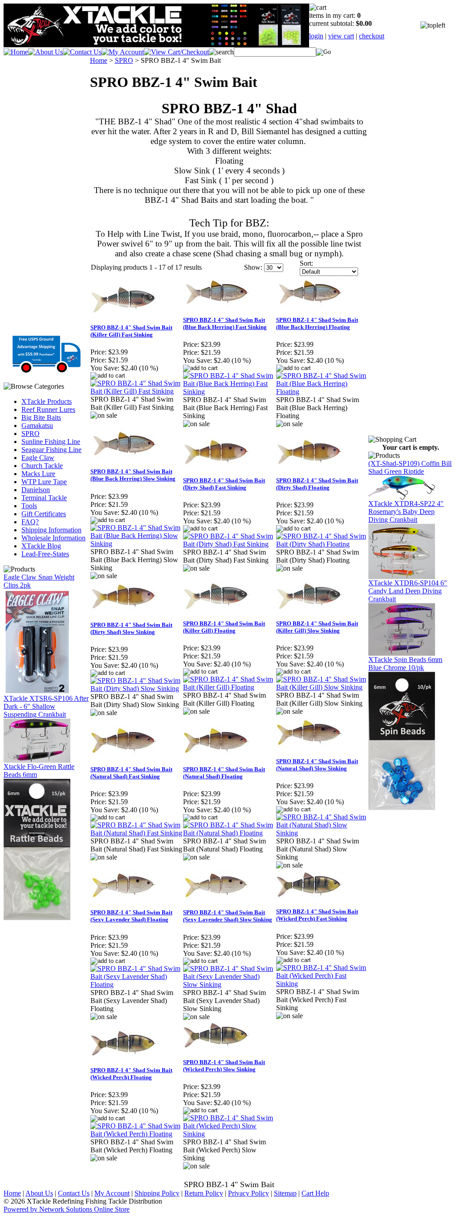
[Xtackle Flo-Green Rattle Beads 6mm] (37, 917)
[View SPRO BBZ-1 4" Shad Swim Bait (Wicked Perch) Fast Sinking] (322, 983)
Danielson (35, 489)
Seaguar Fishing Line (51, 449)
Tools (29, 506)
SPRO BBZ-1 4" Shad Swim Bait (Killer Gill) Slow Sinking (317, 627)
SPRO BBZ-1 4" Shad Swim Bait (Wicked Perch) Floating (131, 1074)
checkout (371, 36)
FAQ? (30, 522)
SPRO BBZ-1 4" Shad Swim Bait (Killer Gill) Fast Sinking (131, 331)
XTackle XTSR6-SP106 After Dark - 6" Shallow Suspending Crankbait (46, 706)
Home (98, 60)
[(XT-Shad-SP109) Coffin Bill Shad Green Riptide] (401, 497)
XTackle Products (46, 401)
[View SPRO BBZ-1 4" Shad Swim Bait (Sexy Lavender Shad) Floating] (136, 984)
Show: (253, 267)
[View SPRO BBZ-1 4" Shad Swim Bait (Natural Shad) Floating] (229, 833)
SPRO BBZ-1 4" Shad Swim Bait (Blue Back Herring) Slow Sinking (132, 475)
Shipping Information (51, 530)
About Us (39, 1193)
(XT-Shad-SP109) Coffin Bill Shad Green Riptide (410, 467)
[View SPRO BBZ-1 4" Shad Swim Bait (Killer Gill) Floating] (229, 687)
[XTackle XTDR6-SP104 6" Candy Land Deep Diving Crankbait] (401, 653)
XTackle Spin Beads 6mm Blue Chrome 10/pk (405, 663)
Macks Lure (38, 473)
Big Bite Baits (41, 417)
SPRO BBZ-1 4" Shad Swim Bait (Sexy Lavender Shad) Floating (131, 916)
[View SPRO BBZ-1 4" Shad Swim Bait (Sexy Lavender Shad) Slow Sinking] (229, 984)
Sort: (306, 263)
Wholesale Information (53, 538)
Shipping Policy (156, 1193)
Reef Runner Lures (48, 409)
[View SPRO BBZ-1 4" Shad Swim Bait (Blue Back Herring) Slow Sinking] (136, 543)
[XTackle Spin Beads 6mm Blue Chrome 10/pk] (401, 807)
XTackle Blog (41, 546)
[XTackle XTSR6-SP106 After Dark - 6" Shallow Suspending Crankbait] (37, 760)
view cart (341, 36)
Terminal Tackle (44, 498)
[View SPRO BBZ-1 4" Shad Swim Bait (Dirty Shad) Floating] (322, 544)
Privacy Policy (248, 1193)
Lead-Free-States (45, 554)
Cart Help (315, 1193)
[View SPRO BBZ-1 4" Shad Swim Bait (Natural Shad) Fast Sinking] (136, 833)
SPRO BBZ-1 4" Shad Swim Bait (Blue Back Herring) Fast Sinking (225, 323)
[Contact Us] (82, 52)
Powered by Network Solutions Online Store (67, 1209)
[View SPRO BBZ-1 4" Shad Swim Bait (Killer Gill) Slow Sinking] (322, 687)
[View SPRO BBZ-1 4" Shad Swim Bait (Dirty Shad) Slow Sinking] (136, 688)
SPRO (30, 433)
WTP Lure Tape (44, 481)
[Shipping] (46, 369)
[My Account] (123, 52)
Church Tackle (42, 465)
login (316, 36)
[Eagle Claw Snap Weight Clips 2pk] (37, 692)
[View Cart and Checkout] (176, 52)
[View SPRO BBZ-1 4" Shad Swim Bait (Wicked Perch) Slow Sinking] (229, 1134)
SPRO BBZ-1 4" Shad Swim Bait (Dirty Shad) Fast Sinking (224, 484)
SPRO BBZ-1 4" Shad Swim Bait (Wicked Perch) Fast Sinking (317, 915)
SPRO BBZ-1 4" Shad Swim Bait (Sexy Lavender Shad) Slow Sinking (227, 916)
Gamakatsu (37, 425)
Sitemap (285, 1193)
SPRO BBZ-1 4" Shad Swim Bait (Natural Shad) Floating (224, 773)
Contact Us (74, 1193)
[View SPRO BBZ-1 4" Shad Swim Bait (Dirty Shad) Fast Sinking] (229, 544)
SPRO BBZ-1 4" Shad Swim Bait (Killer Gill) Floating (224, 627)
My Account (112, 1193)
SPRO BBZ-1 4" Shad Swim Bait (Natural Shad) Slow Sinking (317, 765)
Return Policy (203, 1193)
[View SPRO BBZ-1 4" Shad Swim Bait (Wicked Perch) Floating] (136, 1134)
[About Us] (45, 52)
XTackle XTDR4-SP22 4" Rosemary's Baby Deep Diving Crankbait (406, 511)
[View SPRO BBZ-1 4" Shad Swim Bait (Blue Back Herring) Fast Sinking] (229, 391)
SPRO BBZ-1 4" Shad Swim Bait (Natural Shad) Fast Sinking (131, 773)
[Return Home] (16, 52)
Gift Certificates (43, 514)
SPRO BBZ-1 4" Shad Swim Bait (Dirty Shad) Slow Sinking (131, 628)
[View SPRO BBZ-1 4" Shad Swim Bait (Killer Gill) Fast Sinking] (136, 391)
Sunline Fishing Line (50, 441)
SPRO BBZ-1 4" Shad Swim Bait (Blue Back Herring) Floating (317, 323)
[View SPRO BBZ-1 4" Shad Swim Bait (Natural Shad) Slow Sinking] (322, 833)
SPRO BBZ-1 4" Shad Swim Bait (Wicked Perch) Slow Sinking (224, 1066)
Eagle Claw (37, 457)
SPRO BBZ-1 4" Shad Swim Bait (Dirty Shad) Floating (317, 484)
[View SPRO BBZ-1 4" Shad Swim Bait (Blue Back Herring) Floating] (322, 391)
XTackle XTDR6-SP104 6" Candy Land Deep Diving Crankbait (407, 591)
